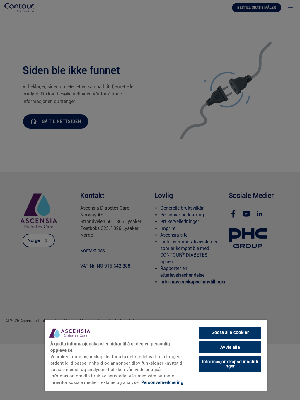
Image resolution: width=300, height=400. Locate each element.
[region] (156, 355)
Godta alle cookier (230, 332)
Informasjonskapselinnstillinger (230, 364)
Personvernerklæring (162, 382)
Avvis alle (230, 347)
